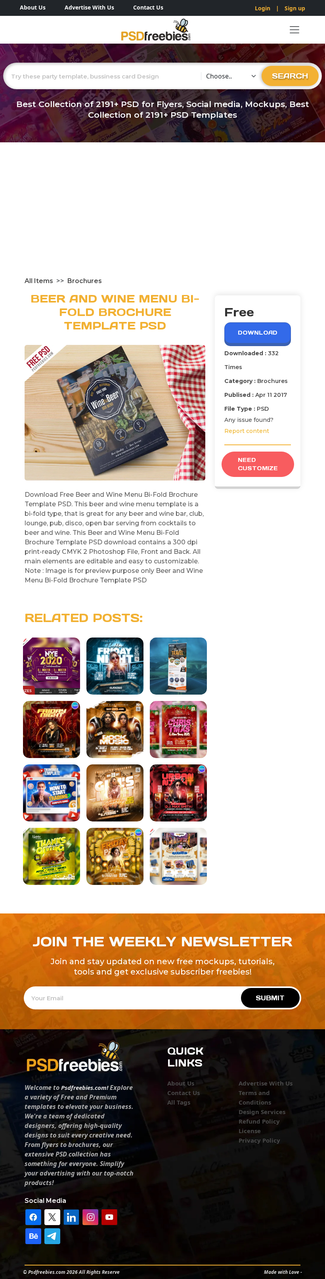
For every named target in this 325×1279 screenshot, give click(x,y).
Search (290, 75)
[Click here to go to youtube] (109, 1216)
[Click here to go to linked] (71, 1216)
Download (257, 332)
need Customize (258, 464)
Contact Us (148, 7)
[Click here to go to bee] (33, 1235)
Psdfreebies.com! (84, 1087)
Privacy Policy (259, 1140)
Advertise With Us (89, 7)
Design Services (262, 1112)
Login (262, 8)
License (250, 1131)
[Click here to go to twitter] (52, 1216)
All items (39, 281)
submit (270, 998)
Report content (246, 431)
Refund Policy (259, 1121)
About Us (33, 7)
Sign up (295, 8)
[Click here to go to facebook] (33, 1216)
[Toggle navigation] (294, 29)
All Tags (178, 1102)
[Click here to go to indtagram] (90, 1216)
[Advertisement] (162, 216)
